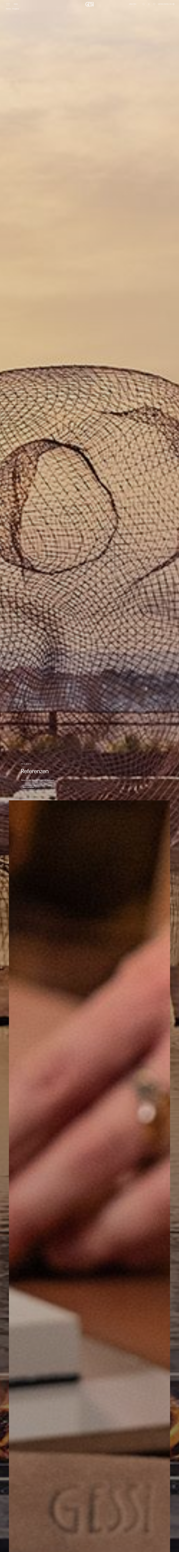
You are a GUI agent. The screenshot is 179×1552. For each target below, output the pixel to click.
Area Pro (132, 4)
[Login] (149, 4)
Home (8, 9)
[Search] (143, 4)
